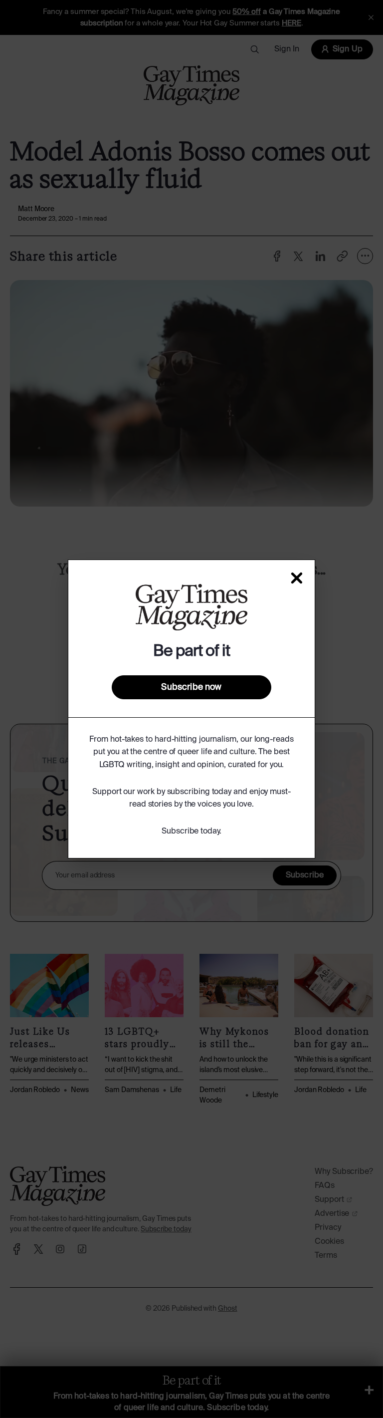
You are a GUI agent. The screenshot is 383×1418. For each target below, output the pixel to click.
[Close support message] (297, 578)
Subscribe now (191, 687)
